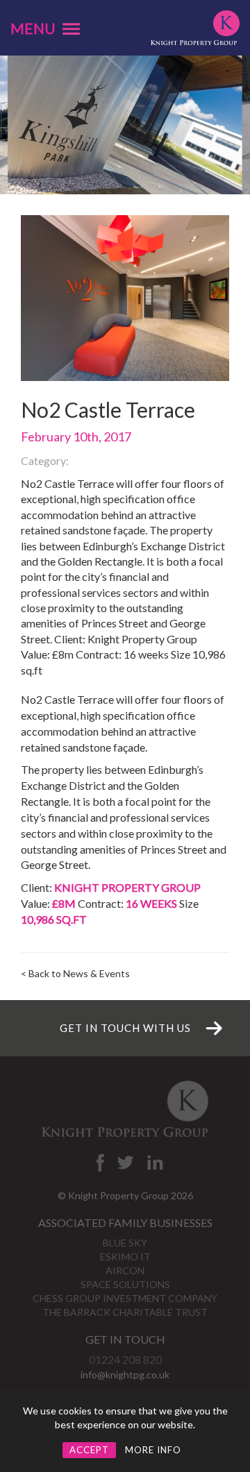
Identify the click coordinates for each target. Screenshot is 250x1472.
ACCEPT (89, 1449)
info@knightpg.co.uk (125, 1374)
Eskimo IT (125, 1256)
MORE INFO (153, 1449)
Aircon (125, 1270)
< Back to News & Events (75, 973)
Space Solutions (125, 1284)
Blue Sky (125, 1243)
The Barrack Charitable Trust (125, 1312)
